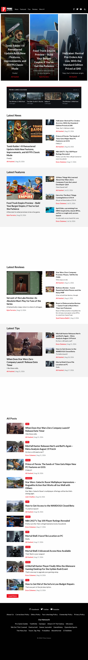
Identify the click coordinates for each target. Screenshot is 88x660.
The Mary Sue (22, 631)
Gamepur (42, 624)
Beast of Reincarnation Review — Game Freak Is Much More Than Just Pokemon (68, 305)
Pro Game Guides (21, 624)
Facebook (35, 609)
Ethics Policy (35, 614)
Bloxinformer (56, 631)
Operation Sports (70, 627)
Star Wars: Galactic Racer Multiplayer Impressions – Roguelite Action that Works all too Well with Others (50, 485)
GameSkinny (58, 627)
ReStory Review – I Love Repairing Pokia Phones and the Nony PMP (68, 290)
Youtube (56, 609)
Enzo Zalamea (61, 162)
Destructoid (33, 627)
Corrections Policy (22, 614)
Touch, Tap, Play (34, 631)
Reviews (35, 9)
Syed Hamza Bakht (63, 318)
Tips (29, 9)
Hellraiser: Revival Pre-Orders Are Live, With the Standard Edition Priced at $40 (73, 61)
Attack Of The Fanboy (55, 624)
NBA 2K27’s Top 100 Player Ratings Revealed (47, 520)
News (16, 9)
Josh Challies (30, 497)
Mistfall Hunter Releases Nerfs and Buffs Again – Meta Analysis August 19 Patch (68, 335)
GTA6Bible (67, 631)
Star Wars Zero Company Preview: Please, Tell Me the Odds (67, 274)
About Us (42, 8)
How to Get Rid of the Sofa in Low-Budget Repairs (49, 584)
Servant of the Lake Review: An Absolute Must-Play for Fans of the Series (24, 301)
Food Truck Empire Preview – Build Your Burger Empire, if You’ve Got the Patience (44, 58)
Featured (23, 9)
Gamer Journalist (45, 627)
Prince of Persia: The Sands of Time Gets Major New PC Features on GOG (68, 138)
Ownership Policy (65, 614)
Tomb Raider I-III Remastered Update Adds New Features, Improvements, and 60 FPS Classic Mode (15, 57)
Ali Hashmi (15, 77)
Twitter (46, 609)
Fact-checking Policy (50, 614)
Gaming (28, 478)
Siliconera (69, 624)
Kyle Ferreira (44, 77)
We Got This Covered (19, 627)
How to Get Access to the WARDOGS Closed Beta (49, 505)
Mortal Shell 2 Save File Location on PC (44, 536)
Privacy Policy (79, 614)
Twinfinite (33, 624)
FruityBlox (46, 631)
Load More (12, 596)
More (43, 10)
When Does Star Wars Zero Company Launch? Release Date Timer (22, 362)
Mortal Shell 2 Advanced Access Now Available (48, 551)
